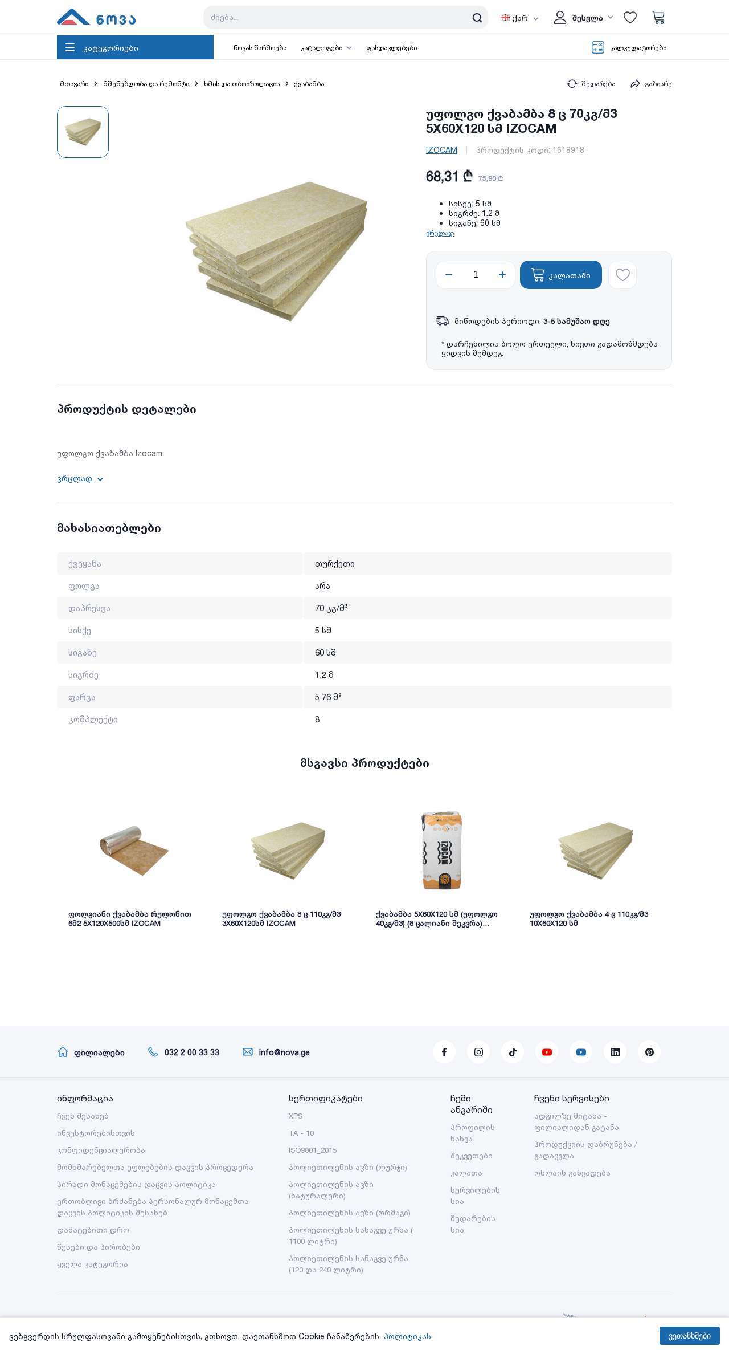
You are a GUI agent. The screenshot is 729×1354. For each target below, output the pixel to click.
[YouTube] (546, 1051)
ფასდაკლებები (391, 47)
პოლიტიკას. (408, 1336)
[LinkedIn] (615, 1051)
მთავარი (74, 83)
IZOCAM (441, 149)
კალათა (466, 1172)
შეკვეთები (471, 1155)
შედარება (598, 83)
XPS (295, 1115)
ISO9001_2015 (313, 1149)
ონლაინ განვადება (572, 1172)
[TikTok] (512, 1051)
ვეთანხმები (690, 1335)
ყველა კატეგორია (92, 1263)
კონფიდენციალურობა (101, 1149)
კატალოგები (321, 47)
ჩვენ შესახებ (83, 1115)
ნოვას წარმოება (260, 47)
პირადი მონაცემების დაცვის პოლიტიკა (136, 1184)
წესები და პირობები (98, 1246)
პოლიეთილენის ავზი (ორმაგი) (350, 1212)
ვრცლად (440, 233)
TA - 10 (301, 1132)
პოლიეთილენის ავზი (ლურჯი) (348, 1167)
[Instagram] (478, 1051)
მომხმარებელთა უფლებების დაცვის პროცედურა (155, 1167)
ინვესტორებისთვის (96, 1132)
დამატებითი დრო (93, 1229)
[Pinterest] (649, 1051)
